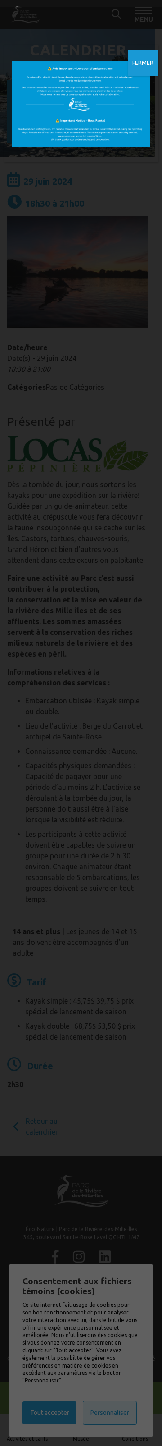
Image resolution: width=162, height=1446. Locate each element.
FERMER (142, 63)
